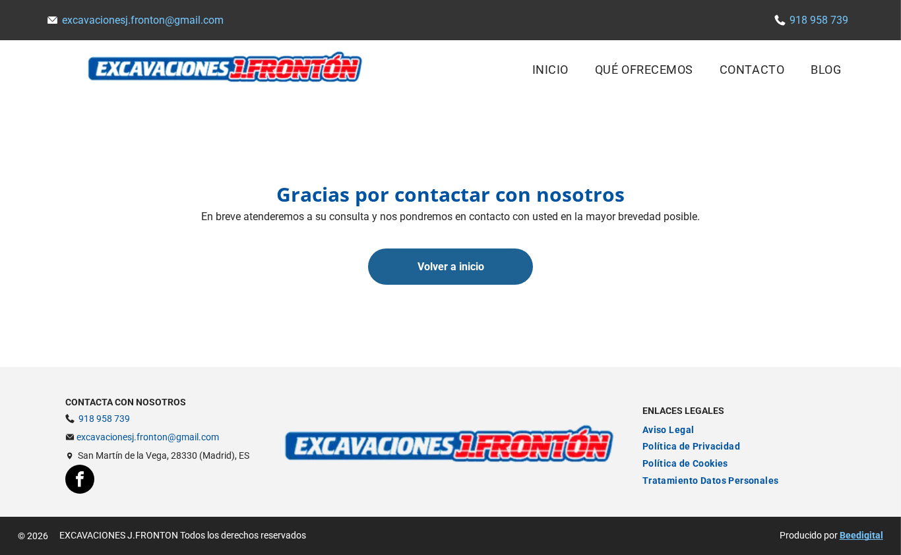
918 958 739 (819, 20)
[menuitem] (550, 69)
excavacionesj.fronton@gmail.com (143, 20)
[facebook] (79, 481)
